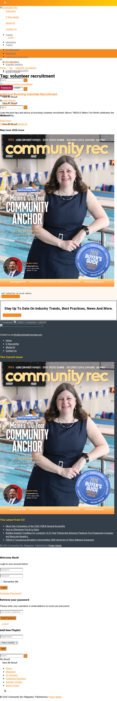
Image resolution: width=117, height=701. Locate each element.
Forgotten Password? (11, 593)
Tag (10, 68)
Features (6, 87)
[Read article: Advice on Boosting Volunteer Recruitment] (58, 84)
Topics (9, 34)
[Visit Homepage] (9, 7)
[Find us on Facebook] (1, 3)
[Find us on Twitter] (4, 3)
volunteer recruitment (25, 68)
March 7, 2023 (9, 104)
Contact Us (11, 29)
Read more (5, 121)
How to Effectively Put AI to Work (22, 529)
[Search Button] (25, 89)
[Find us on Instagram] (8, 3)
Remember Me (10, 581)
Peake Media (54, 545)
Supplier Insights (14, 682)
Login (10, 37)
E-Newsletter (12, 17)
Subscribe (11, 11)
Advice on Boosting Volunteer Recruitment (28, 94)
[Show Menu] (1, 53)
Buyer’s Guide (13, 87)
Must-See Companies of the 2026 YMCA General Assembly (35, 526)
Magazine (11, 42)
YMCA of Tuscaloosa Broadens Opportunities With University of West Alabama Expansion (50, 540)
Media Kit (10, 23)
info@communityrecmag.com (28, 335)
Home (3, 68)
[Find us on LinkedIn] (10, 3)
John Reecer (9, 100)
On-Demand (12, 49)
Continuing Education (17, 56)
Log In (5, 624)
